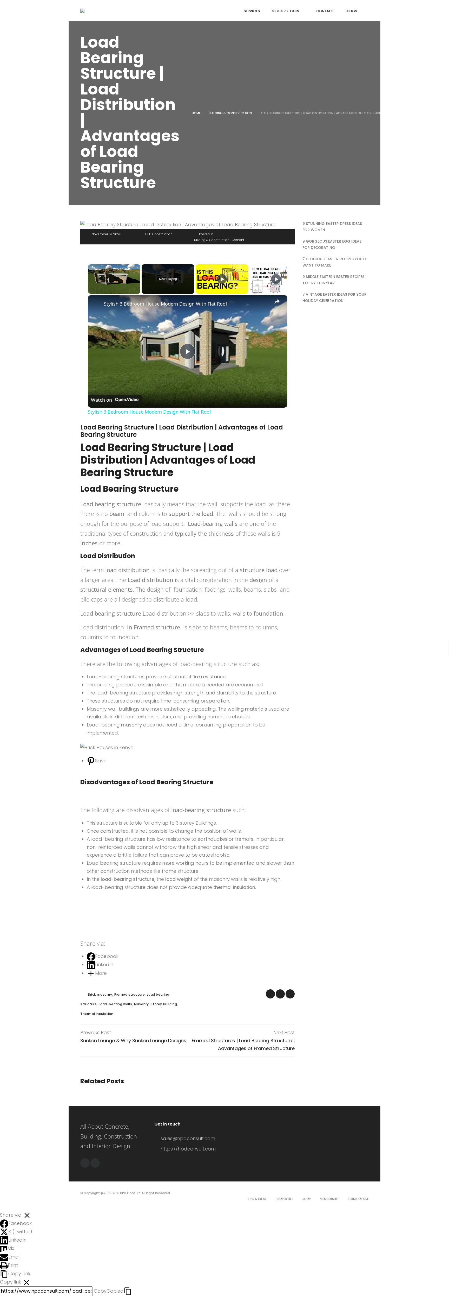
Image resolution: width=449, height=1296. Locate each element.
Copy (109, 1291)
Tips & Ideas (257, 1199)
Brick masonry (100, 994)
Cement (238, 240)
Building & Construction (230, 113)
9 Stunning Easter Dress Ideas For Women (332, 226)
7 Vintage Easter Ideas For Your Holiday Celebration (334, 297)
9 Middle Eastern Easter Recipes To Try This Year (333, 280)
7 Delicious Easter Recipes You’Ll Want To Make (334, 262)
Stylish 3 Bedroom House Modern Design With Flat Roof (165, 304)
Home (196, 113)
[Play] (222, 279)
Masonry (141, 1004)
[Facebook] (85, 1163)
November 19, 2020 (106, 234)
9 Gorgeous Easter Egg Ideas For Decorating (331, 244)
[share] (277, 301)
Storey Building (164, 1004)
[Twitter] (95, 1163)
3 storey (185, 823)
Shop (306, 1199)
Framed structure (129, 994)
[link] (96, 303)
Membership (329, 1199)
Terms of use (358, 1199)
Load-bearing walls (115, 1004)
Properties (284, 1199)
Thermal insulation (97, 1013)
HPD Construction (159, 234)
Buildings (206, 823)
